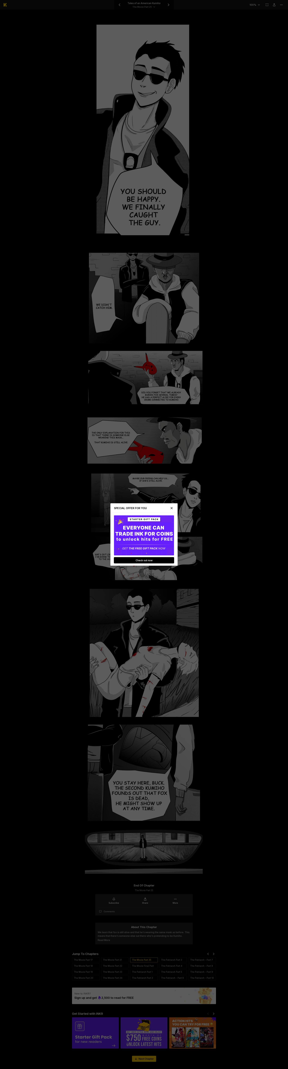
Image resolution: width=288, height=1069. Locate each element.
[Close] (171, 508)
